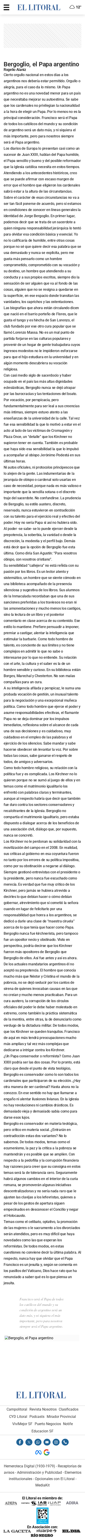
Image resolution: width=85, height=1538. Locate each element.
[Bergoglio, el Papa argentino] (29, 1338)
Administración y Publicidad (39, 1472)
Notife (68, 1424)
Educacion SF (42, 1431)
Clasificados (68, 1409)
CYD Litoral (18, 1416)
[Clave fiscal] (42, 1523)
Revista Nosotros (43, 1409)
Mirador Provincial (61, 1416)
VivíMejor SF (22, 1424)
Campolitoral (17, 1409)
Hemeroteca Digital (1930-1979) (29, 1466)
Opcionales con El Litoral (55, 1479)
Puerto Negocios (48, 1424)
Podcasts (36, 1416)
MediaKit (42, 1485)
